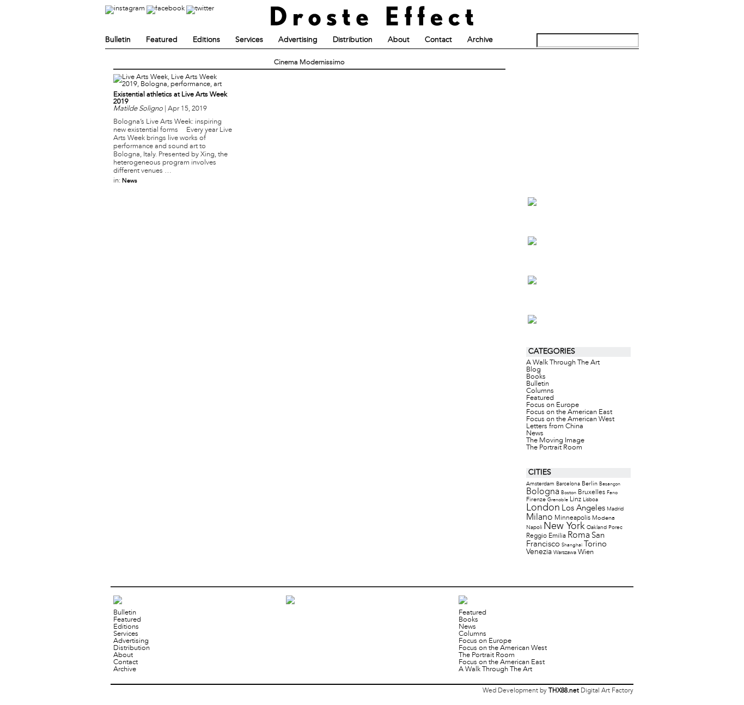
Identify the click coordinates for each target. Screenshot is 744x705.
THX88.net (563, 691)
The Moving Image (555, 441)
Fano (612, 492)
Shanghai (572, 545)
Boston (568, 492)
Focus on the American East (569, 412)
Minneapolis (572, 517)
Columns (540, 391)
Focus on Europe (552, 405)
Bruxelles (591, 492)
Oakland (597, 528)
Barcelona (568, 484)
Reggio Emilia (546, 536)
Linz (575, 499)
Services (249, 40)
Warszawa (564, 553)
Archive (480, 40)
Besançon (609, 484)
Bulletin (118, 40)
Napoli (534, 528)
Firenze (536, 499)
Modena (603, 518)
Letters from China (554, 426)
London (543, 508)
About (399, 40)
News (129, 181)
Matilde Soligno (138, 109)
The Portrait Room (554, 448)
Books (536, 377)
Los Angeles (583, 508)
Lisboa (590, 500)
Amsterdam (540, 484)
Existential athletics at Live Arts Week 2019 (170, 98)
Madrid (615, 509)
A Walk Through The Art (563, 363)
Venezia (539, 552)
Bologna (542, 491)
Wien (586, 552)
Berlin (589, 484)
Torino (595, 544)
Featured (162, 40)
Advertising (298, 40)
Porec (615, 528)
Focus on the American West (570, 419)
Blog (533, 370)
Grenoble (557, 499)
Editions (206, 40)
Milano (539, 517)
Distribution (353, 40)
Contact (438, 40)
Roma (579, 535)
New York (564, 526)
